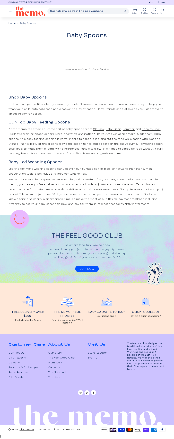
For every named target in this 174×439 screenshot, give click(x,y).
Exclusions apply (107, 316)
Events (92, 357)
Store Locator (98, 353)
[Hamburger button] (10, 11)
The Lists (54, 377)
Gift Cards (15, 377)
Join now (87, 269)
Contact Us (16, 353)
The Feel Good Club (61, 357)
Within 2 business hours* (146, 316)
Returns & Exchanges (23, 367)
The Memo (27, 429)
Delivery (14, 362)
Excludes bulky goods (28, 320)
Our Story (55, 353)
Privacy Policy (49, 429)
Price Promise (18, 372)
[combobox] (88, 11)
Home (12, 23)
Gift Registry (17, 357)
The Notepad (57, 372)
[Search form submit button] (125, 11)
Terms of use (71, 429)
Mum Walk (55, 362)
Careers (54, 367)
